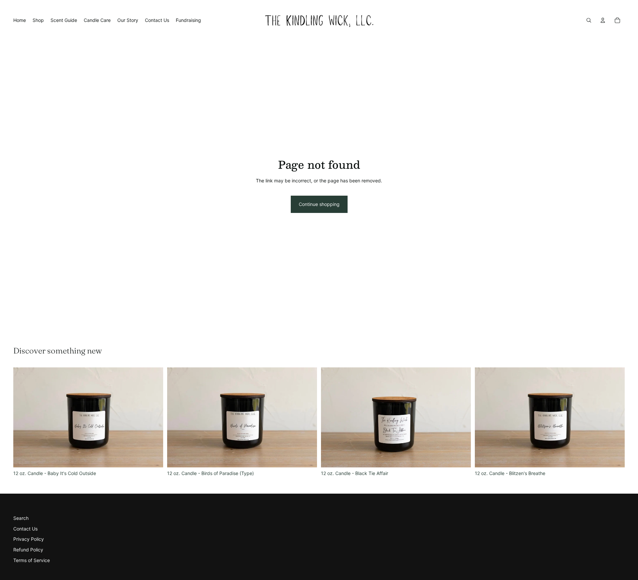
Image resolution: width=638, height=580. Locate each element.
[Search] (589, 20)
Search (21, 518)
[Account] (602, 20)
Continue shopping (319, 204)
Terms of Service (31, 560)
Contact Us (25, 529)
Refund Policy (28, 549)
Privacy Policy (28, 539)
